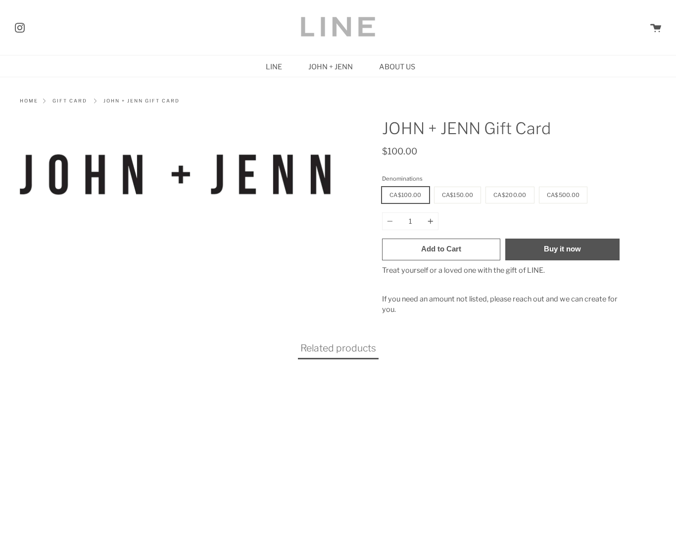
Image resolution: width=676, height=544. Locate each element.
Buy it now (562, 249)
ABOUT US (397, 66)
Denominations (402, 178)
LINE (274, 66)
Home (29, 100)
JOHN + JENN (330, 66)
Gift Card (69, 100)
